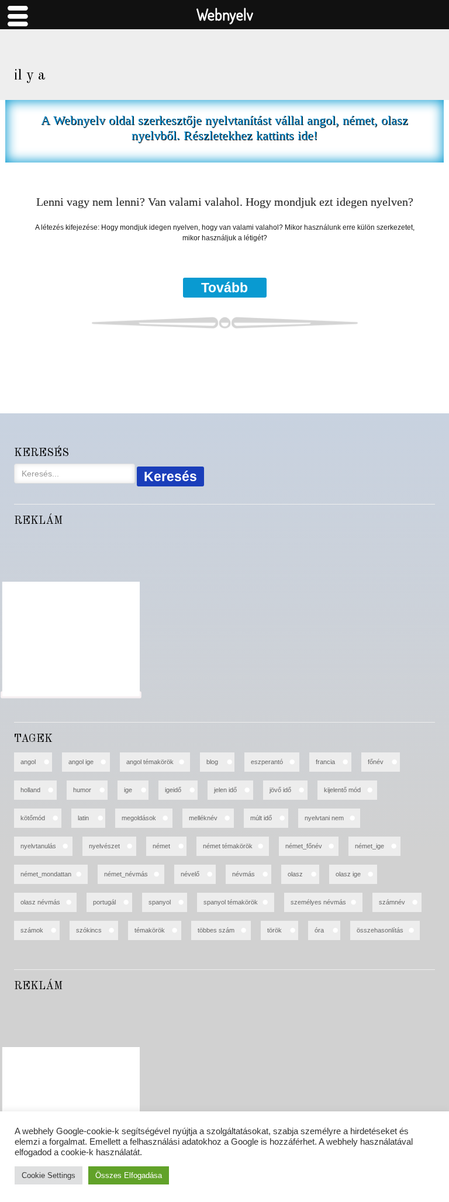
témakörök (149, 930)
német (161, 845)
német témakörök (228, 845)
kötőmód (32, 817)
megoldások (139, 817)
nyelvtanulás (38, 845)
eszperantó (267, 761)
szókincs (89, 930)
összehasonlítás (380, 930)
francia (325, 761)
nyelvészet (104, 845)
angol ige (81, 761)
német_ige (369, 845)
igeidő (173, 789)
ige (128, 789)
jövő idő (280, 789)
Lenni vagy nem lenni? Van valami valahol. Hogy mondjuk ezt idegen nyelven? (224, 202)
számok (31, 930)
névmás (243, 874)
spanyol (159, 902)
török (274, 930)
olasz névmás (40, 902)
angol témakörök (150, 761)
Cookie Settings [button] (48, 1175)
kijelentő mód (342, 789)
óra (319, 930)
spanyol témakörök (230, 902)
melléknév (203, 817)
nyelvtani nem (324, 817)
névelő (190, 874)
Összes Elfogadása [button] (128, 1175)
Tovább (224, 287)
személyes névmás (318, 902)
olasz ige (348, 874)
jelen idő (225, 789)
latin (83, 817)
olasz (295, 874)
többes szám (216, 930)
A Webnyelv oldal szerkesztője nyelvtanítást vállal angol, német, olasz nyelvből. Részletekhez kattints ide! (224, 128)
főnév (376, 761)
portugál (104, 902)
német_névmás (126, 874)
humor (82, 789)
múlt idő (261, 817)
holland (30, 789)
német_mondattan (45, 874)
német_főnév (303, 845)
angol (28, 761)
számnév (392, 902)
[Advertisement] (71, 639)
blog (212, 761)
